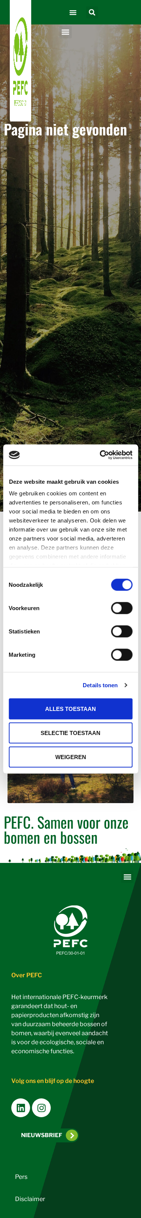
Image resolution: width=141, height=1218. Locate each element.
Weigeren (70, 756)
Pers (21, 1176)
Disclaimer (30, 1199)
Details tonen (100, 685)
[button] (73, 12)
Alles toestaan (70, 708)
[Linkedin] (20, 1107)
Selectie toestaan (70, 732)
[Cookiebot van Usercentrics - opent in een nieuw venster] (100, 455)
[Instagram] (41, 1107)
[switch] (121, 608)
